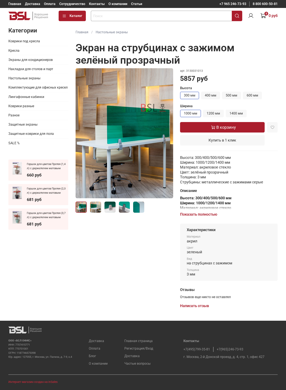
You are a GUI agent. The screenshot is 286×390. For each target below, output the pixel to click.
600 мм (252, 95)
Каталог (76, 16)
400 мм (210, 95)
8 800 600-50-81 (265, 4)
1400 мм (236, 113)
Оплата (49, 4)
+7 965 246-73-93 (232, 4)
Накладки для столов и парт (30, 69)
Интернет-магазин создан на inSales (33, 382)
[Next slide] (167, 133)
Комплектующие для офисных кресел (38, 87)
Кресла (13, 51)
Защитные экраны (22, 124)
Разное (13, 115)
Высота (186, 88)
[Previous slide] (82, 133)
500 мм (231, 95)
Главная (14, 4)
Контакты (97, 4)
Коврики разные (21, 106)
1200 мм (213, 113)
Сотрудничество (72, 4)
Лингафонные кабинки (26, 97)
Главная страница (138, 341)
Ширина (186, 106)
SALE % (14, 143)
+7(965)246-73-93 (230, 349)
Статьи (136, 4)
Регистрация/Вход (138, 348)
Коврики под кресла (24, 41)
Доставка (32, 4)
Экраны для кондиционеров (30, 60)
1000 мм (190, 113)
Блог (92, 356)
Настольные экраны (112, 32)
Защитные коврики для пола (31, 134)
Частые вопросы (137, 364)
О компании (117, 4)
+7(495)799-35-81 (196, 349)
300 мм (189, 95)
